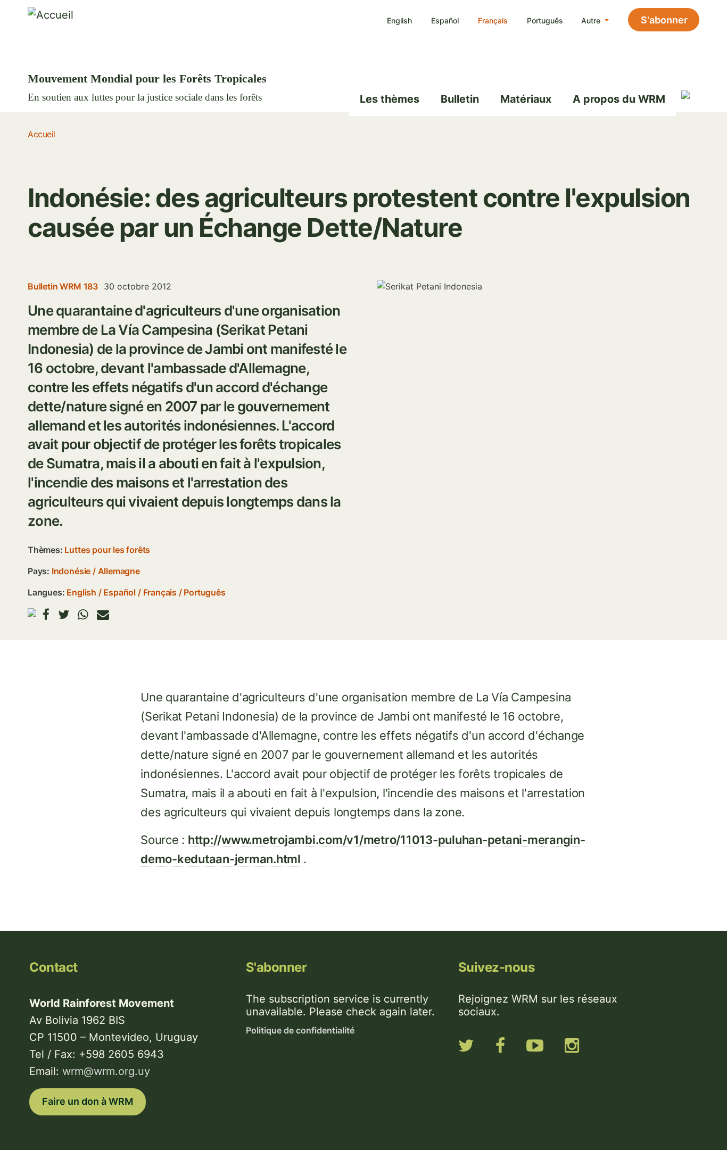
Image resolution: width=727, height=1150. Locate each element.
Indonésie (71, 571)
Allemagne (119, 571)
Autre (591, 20)
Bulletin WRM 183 (63, 286)
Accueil (41, 134)
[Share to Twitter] (63, 614)
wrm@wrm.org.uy (106, 1071)
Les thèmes (389, 99)
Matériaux (525, 99)
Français (493, 20)
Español (445, 20)
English (399, 20)
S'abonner (664, 20)
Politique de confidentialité (300, 1030)
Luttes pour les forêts (107, 549)
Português (545, 20)
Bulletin (460, 99)
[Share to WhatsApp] (83, 614)
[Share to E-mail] (103, 614)
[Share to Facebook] (46, 614)
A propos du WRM (619, 99)
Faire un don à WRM (87, 1101)
